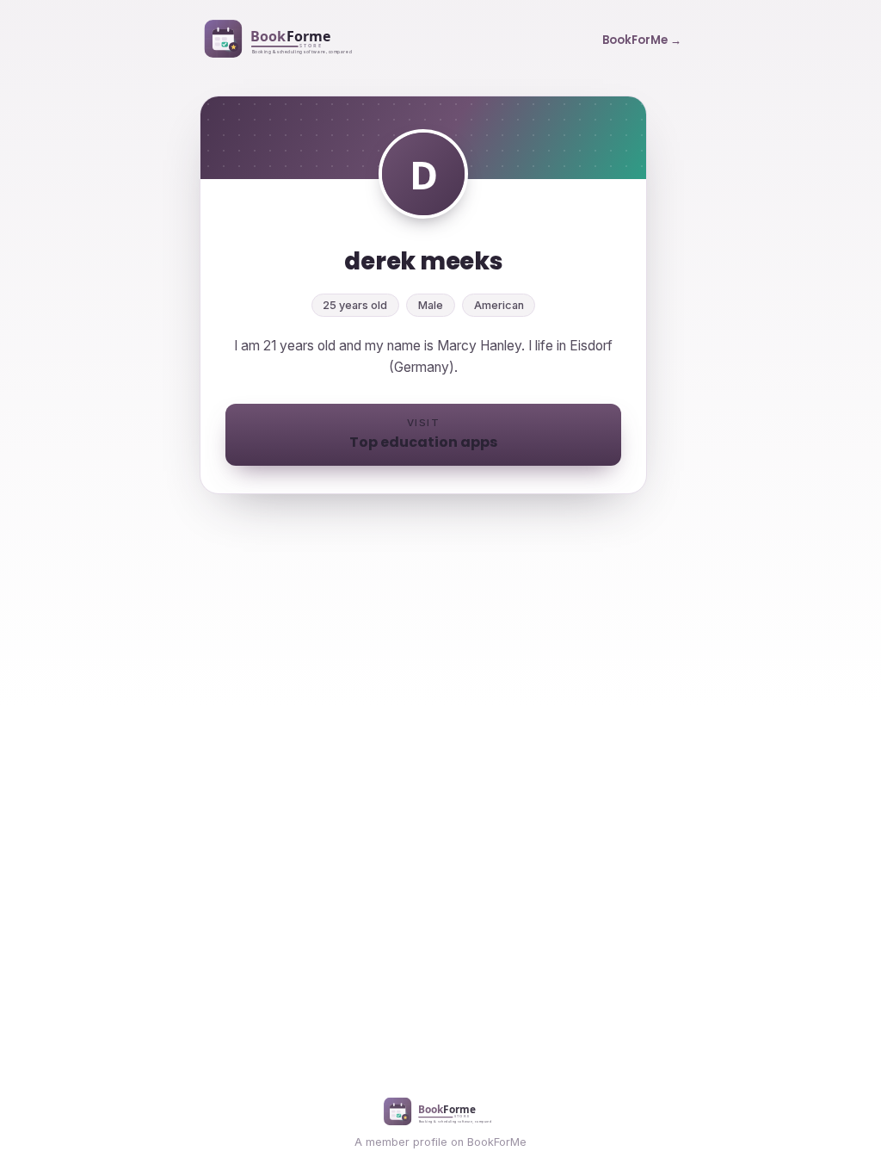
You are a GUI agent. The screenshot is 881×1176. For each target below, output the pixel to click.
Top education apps (423, 434)
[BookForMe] (281, 40)
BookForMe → (641, 40)
